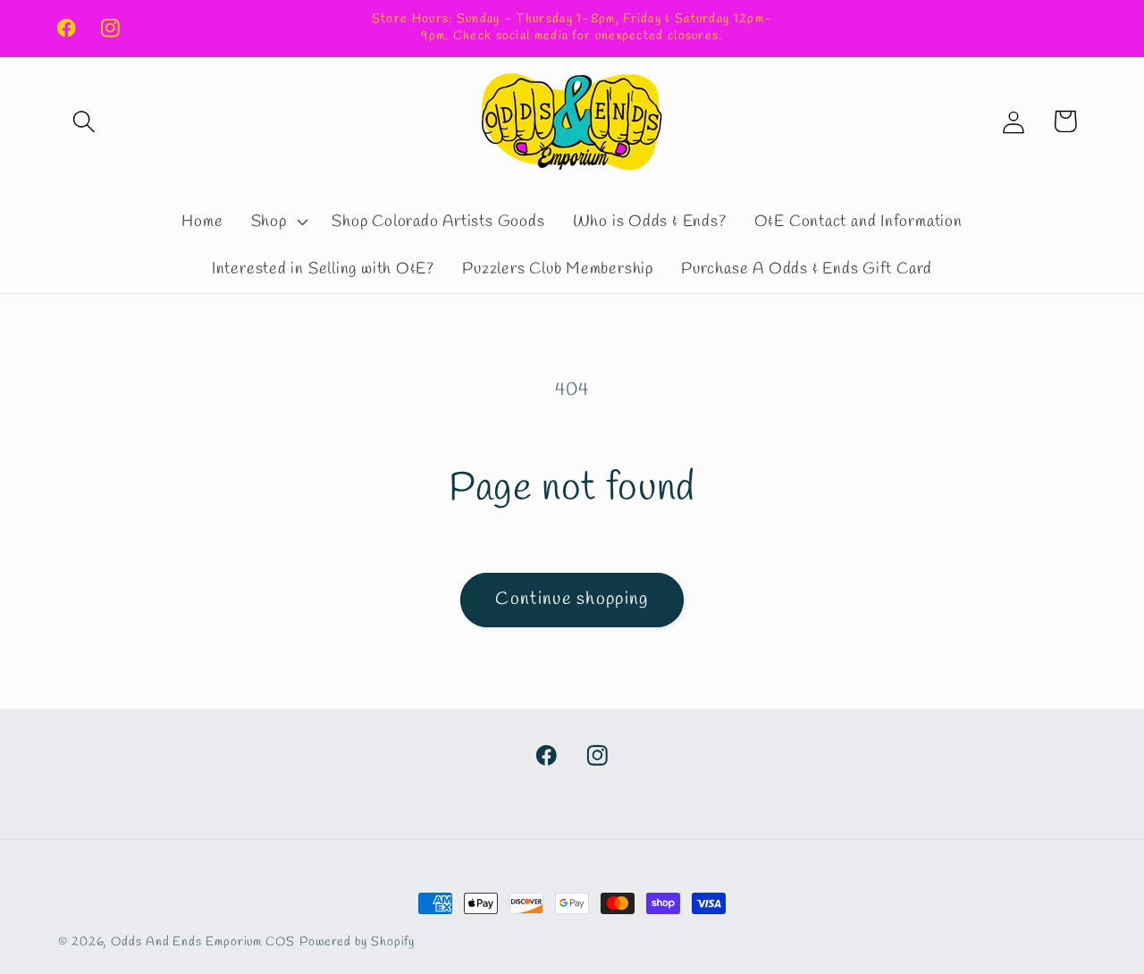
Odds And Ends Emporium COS (203, 942)
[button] (83, 121)
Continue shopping (571, 599)
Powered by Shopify (357, 942)
